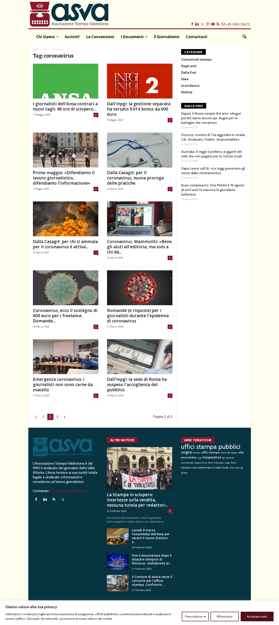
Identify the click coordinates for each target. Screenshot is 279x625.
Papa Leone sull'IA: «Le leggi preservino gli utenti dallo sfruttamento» (213, 170)
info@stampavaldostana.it (69, 491)
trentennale (204, 467)
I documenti (132, 36)
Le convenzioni (100, 36)
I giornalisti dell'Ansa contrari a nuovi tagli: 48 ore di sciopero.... (65, 106)
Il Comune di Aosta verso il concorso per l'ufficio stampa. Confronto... (152, 581)
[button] (244, 37)
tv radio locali (220, 467)
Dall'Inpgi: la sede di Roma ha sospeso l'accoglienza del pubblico (137, 384)
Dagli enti (188, 66)
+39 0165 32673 (238, 24)
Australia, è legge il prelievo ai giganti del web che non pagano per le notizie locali (211, 154)
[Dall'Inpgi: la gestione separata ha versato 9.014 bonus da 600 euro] (139, 81)
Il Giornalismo (166, 36)
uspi (199, 457)
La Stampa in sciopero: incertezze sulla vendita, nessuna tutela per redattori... (137, 500)
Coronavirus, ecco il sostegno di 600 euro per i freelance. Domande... (65, 316)
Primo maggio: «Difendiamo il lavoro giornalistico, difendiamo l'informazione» (64, 178)
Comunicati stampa (196, 59)
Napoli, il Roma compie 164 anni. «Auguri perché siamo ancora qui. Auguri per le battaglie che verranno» (211, 118)
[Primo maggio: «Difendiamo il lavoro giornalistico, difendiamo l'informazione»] (65, 150)
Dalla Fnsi (188, 72)
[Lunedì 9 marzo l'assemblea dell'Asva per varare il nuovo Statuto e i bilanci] (118, 536)
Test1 (210, 462)
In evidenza (190, 85)
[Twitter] (64, 499)
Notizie (186, 92)
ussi (194, 467)
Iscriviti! (72, 36)
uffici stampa (210, 452)
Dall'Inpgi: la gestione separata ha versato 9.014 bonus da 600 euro (138, 109)
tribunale (219, 462)
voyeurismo (201, 462)
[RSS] (55, 499)
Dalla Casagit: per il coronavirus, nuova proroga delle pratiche (135, 178)
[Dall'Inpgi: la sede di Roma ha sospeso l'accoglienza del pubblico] (139, 356)
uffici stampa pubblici (210, 446)
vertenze (186, 467)
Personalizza (193, 616)
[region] (139, 612)
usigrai (186, 452)
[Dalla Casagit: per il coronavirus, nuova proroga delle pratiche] (139, 150)
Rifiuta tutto (225, 616)
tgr (223, 457)
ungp (227, 462)
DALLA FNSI (193, 105)
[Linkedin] (46, 499)
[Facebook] (37, 499)
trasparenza (212, 457)
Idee (185, 79)
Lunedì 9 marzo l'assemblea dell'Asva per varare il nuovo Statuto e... (151, 536)
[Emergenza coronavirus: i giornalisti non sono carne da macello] (65, 356)
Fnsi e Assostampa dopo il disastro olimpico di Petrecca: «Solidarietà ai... (152, 559)
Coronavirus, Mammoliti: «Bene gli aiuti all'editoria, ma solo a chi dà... (139, 247)
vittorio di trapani (229, 452)
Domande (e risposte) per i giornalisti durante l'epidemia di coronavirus (138, 316)
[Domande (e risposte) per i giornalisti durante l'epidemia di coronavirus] (139, 287)
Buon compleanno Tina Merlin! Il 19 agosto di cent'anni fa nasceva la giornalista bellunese (213, 189)
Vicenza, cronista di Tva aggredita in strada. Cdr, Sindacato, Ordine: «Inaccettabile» (213, 137)
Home (36, 49)
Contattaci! (196, 36)
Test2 (233, 462)
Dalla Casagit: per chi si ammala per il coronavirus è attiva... (65, 244)
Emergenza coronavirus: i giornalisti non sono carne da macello (63, 384)
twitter (197, 452)
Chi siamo (45, 36)
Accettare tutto (257, 616)
